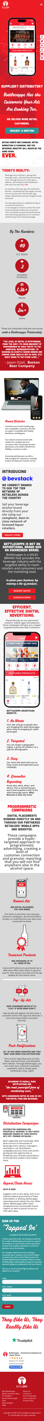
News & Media (7, 1403)
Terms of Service (29, 1398)
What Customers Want (11, 1394)
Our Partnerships (29, 1396)
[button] (41, 4)
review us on (14, 1367)
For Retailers (7, 1396)
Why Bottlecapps (8, 1391)
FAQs (4, 1405)
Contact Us (27, 1394)
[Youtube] (42, 54)
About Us (26, 1391)
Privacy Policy (28, 1400)
